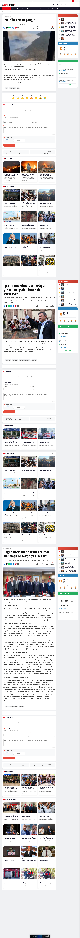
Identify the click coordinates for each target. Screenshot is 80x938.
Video (62, 4)
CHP (6, 706)
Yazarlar (67, 4)
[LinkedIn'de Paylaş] (13, 28)
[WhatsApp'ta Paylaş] (9, 28)
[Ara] (72, 5)
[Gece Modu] (76, 5)
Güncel (13, 8)
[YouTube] (73, 1)
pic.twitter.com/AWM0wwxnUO (23, 79)
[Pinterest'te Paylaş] (16, 28)
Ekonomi (29, 8)
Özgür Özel (34, 360)
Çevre (35, 8)
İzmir (7, 88)
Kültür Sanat (55, 8)
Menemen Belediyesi (13, 706)
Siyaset (23, 8)
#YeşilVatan (12, 79)
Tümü (53, 186)
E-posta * (33, 119)
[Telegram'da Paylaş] (11, 28)
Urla (18, 88)
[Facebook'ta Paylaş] (4, 28)
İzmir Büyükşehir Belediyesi (25, 360)
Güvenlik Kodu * (9, 137)
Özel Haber (41, 8)
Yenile (6, 141)
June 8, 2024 (30, 82)
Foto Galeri (56, 4)
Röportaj (48, 8)
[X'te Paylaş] (7, 28)
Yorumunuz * (7, 125)
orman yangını (12, 88)
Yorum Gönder (9, 145)
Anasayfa (7, 8)
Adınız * (6, 119)
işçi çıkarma (15, 360)
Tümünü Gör (67, 84)
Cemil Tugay (8, 360)
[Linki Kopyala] (18, 28)
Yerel (18, 8)
